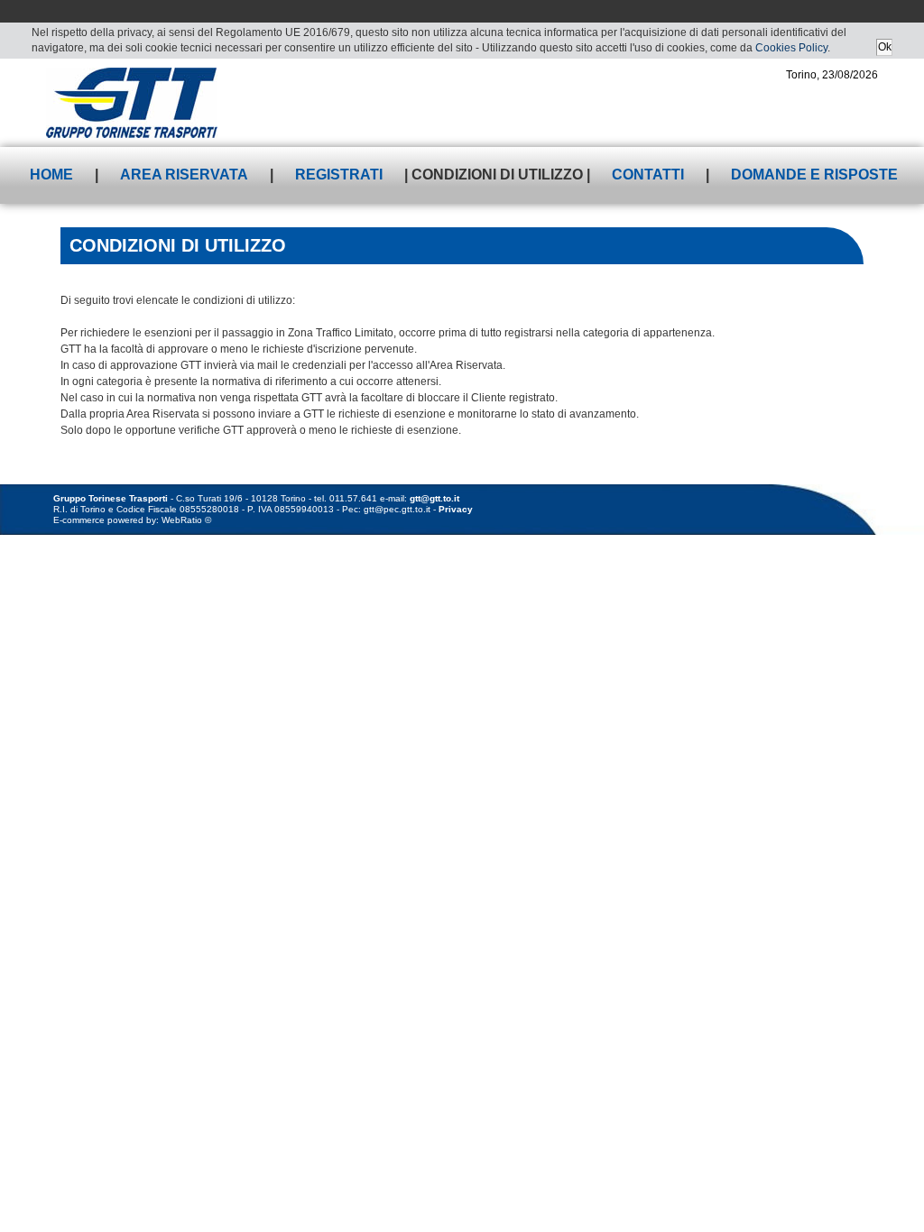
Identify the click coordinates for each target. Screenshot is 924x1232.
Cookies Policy (791, 47)
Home (51, 174)
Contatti (648, 174)
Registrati (339, 174)
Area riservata (184, 174)
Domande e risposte (814, 174)
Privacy (456, 509)
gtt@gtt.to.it (434, 498)
